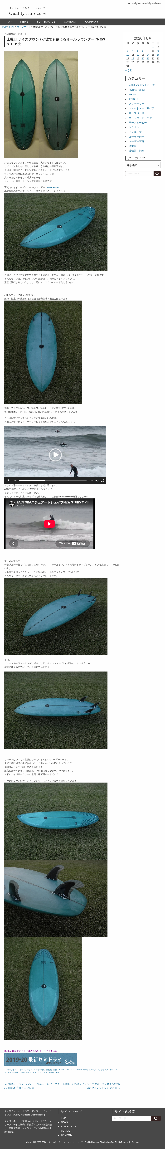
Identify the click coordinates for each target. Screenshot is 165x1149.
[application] (55, 455)
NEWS (24, 21)
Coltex (61, 1070)
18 (132, 58)
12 (137, 54)
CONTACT (70, 21)
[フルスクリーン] (102, 480)
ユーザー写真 (39, 1070)
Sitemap (135, 1142)
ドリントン (42, 1072)
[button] (55, 454)
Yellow (79, 1070)
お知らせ (134, 99)
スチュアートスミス (28, 1072)
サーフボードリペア (140, 118)
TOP (9, 21)
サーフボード (12, 1070)
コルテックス (102, 1070)
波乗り (132, 146)
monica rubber (137, 89)
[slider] (53, 480)
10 (127, 54)
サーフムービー (26, 1070)
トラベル (134, 127)
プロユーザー (136, 132)
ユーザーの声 (136, 136)
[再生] (8, 480)
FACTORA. (70, 1070)
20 (142, 58)
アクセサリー (136, 103)
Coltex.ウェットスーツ (142, 84)
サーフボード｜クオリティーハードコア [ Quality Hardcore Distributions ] (80, 1142)
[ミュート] (97, 480)
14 (147, 54)
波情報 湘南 (51, 1070)
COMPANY (91, 21)
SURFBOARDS (46, 21)
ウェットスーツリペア (142, 108)
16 (158, 54)
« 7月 (129, 70)
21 (147, 58)
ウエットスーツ (89, 1070)
